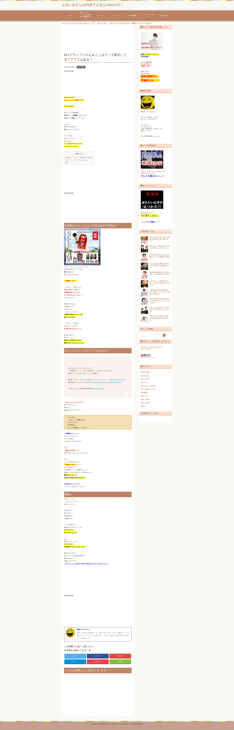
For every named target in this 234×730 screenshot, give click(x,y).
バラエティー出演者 (148, 386)
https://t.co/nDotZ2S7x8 (117, 379)
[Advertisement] (98, 40)
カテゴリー (101, 15)
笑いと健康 (145, 399)
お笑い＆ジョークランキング (148, 357)
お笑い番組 (81, 67)
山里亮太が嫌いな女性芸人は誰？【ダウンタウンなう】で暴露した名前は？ (160, 291)
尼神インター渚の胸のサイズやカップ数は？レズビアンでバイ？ (160, 248)
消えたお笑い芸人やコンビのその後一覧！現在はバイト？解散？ (160, 309)
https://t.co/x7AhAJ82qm (94, 382)
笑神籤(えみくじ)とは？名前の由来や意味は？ (79, 157)
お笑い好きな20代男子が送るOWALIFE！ (93, 5)
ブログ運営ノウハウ (148, 389)
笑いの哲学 (145, 402)
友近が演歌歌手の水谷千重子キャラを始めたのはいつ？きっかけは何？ (160, 300)
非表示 (81, 153)
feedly (120, 661)
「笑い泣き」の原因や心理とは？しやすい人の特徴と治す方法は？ (160, 283)
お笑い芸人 (145, 375)
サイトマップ (117, 15)
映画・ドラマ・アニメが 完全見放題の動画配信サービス (85, 15)
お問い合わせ (164, 15)
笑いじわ (145, 396)
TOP (79, 23)
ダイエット (145, 382)
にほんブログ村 (146, 349)
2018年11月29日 (99, 388)
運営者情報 (132, 15)
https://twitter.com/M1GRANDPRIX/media (79, 266)
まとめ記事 (145, 379)
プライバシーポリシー (148, 15)
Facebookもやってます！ (150, 413)
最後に (67, 162)
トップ (70, 15)
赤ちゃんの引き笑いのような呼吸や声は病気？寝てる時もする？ (160, 239)
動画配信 (145, 392)
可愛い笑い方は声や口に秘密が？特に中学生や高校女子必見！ (159, 318)
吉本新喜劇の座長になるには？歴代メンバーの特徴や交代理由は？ (160, 256)
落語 (143, 406)
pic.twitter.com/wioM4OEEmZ (111, 382)
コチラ (157, 136)
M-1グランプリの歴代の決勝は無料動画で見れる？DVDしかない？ (87, 563)
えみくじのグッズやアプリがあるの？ (76, 160)
